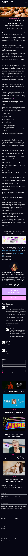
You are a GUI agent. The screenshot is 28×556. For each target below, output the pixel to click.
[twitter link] (12, 272)
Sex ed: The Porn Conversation (20, 506)
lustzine (10, 485)
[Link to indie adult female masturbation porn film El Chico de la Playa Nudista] (14, 12)
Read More (21, 280)
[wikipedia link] (21, 272)
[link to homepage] (7, 2)
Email (3, 369)
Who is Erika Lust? (4, 496)
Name (3, 365)
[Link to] (14, 240)
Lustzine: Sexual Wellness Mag (7, 506)
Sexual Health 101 (14, 18)
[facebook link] (17, 272)
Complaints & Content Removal (7, 540)
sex (16, 485)
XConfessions (3, 516)
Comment (4, 359)
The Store (16, 518)
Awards (2, 498)
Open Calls (17, 526)
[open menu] (26, 2)
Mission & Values (18, 496)
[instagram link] (10, 272)
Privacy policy (4, 538)
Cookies (16, 538)
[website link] (19, 272)
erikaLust (3, 485)
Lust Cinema (17, 516)
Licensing (3, 526)
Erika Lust (8, 28)
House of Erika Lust (18, 508)
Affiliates (3, 528)
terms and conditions (11, 372)
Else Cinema (3, 518)
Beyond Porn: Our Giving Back (7, 508)
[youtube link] (15, 272)
